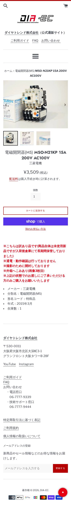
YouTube (9, 364)
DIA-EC (44, 490)
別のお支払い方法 (35, 228)
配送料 (13, 179)
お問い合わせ (51, 40)
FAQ (35, 40)
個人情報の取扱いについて (21, 436)
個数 (35, 190)
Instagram (26, 364)
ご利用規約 (11, 428)
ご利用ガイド (20, 40)
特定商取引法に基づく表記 (21, 420)
